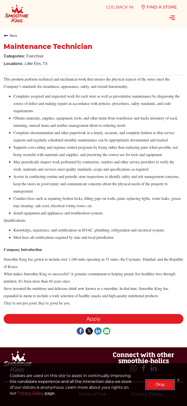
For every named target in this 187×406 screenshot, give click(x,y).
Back (13, 35)
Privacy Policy (30, 393)
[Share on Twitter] (89, 331)
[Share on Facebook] (80, 331)
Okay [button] (160, 384)
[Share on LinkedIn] (98, 331)
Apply (93, 319)
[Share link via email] (106, 331)
